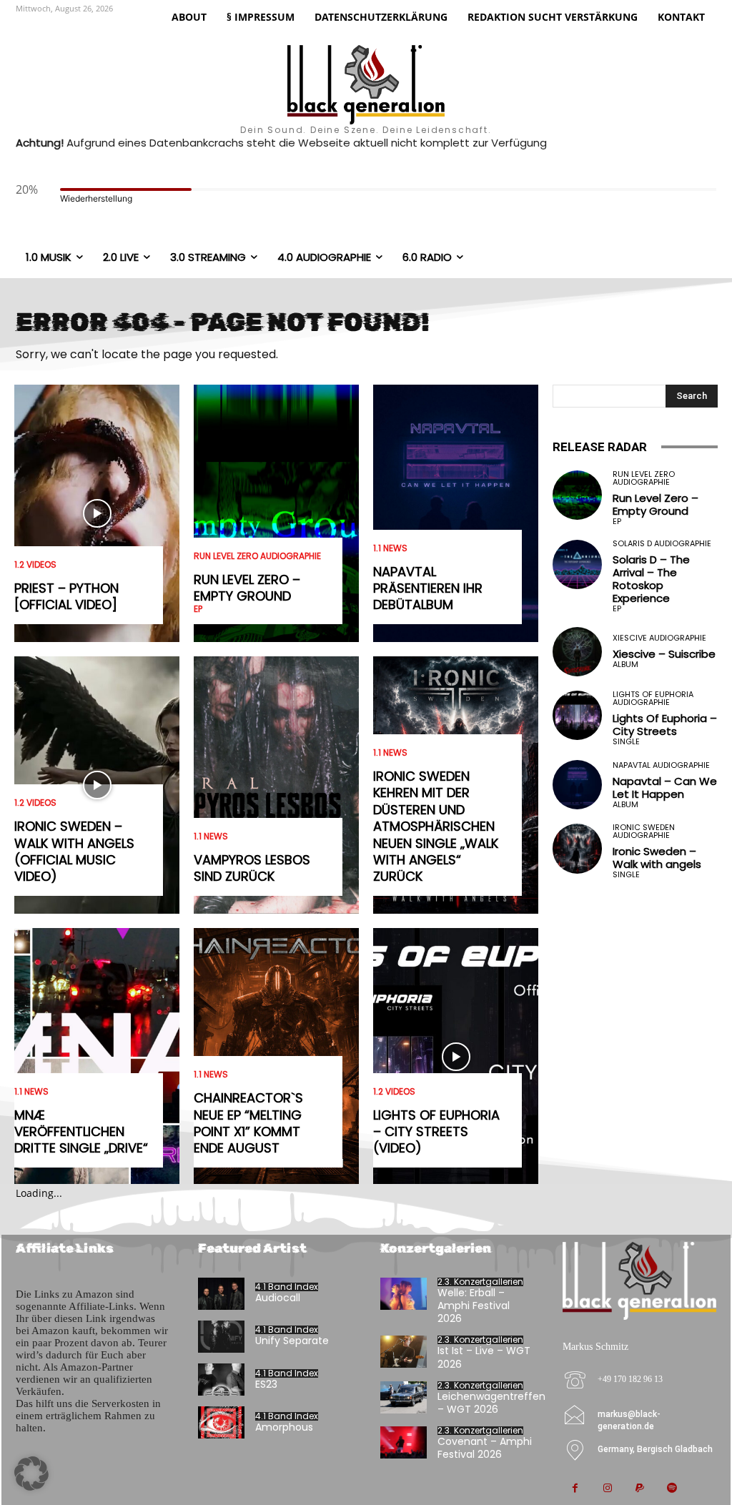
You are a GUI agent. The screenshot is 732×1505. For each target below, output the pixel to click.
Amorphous (284, 1427)
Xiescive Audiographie (659, 638)
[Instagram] (607, 1488)
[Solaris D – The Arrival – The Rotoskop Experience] (577, 564)
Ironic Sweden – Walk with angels (657, 858)
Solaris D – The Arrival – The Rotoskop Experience (651, 579)
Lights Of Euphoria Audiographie (653, 698)
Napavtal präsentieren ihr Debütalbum (428, 588)
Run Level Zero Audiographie (257, 556)
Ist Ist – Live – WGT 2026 (483, 1357)
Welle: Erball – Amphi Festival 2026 (473, 1306)
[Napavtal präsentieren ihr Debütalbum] (455, 513)
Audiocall (277, 1298)
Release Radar (600, 447)
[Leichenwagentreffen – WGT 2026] (403, 1397)
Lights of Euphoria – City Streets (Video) (436, 1132)
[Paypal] (639, 1488)
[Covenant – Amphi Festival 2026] (403, 1442)
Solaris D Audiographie (662, 544)
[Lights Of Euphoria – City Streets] (577, 715)
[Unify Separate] (221, 1337)
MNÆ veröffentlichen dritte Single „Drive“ (81, 1132)
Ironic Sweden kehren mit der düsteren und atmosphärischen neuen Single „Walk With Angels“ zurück (435, 826)
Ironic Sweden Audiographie (644, 831)
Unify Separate (292, 1340)
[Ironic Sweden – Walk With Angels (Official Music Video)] (96, 785)
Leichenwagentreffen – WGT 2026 (491, 1402)
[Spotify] (671, 1488)
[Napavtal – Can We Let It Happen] (577, 784)
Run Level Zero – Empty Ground (247, 588)
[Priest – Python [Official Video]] (96, 513)
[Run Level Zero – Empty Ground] (276, 513)
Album (625, 664)
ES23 (266, 1384)
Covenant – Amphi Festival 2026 (484, 1447)
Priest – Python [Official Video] (66, 596)
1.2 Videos (35, 565)
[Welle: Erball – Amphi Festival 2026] (403, 1294)
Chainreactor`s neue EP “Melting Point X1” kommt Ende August (248, 1123)
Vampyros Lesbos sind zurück (252, 868)
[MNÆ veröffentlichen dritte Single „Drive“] (96, 1056)
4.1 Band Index (286, 1287)
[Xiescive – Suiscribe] (577, 651)
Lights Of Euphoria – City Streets (665, 725)
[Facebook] (575, 1488)
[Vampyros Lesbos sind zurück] (276, 785)
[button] (31, 1473)
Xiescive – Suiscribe (664, 653)
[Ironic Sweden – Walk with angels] (577, 848)
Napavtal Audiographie (661, 765)
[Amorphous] (221, 1422)
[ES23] (221, 1379)
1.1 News (31, 1091)
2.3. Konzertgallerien (480, 1282)
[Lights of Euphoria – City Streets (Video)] (455, 1056)
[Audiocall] (221, 1294)
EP (198, 609)
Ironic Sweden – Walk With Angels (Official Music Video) (74, 851)
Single (626, 742)
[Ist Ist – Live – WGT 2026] (403, 1352)
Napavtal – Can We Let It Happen (665, 787)
